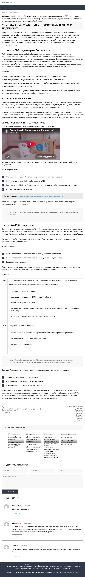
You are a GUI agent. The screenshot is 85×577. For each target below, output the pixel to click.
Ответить (16, 513)
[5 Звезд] (36, 409)
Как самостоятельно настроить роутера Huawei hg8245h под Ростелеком (15, 445)
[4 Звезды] (29, 409)
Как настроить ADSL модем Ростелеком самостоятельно (67, 442)
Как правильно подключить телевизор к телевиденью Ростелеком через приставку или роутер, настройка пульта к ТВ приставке (51, 453)
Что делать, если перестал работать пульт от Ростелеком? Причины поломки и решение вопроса (33, 447)
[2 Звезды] (13, 409)
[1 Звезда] (5, 409)
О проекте (47, 565)
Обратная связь (55, 565)
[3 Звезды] (21, 409)
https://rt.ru (42, 21)
